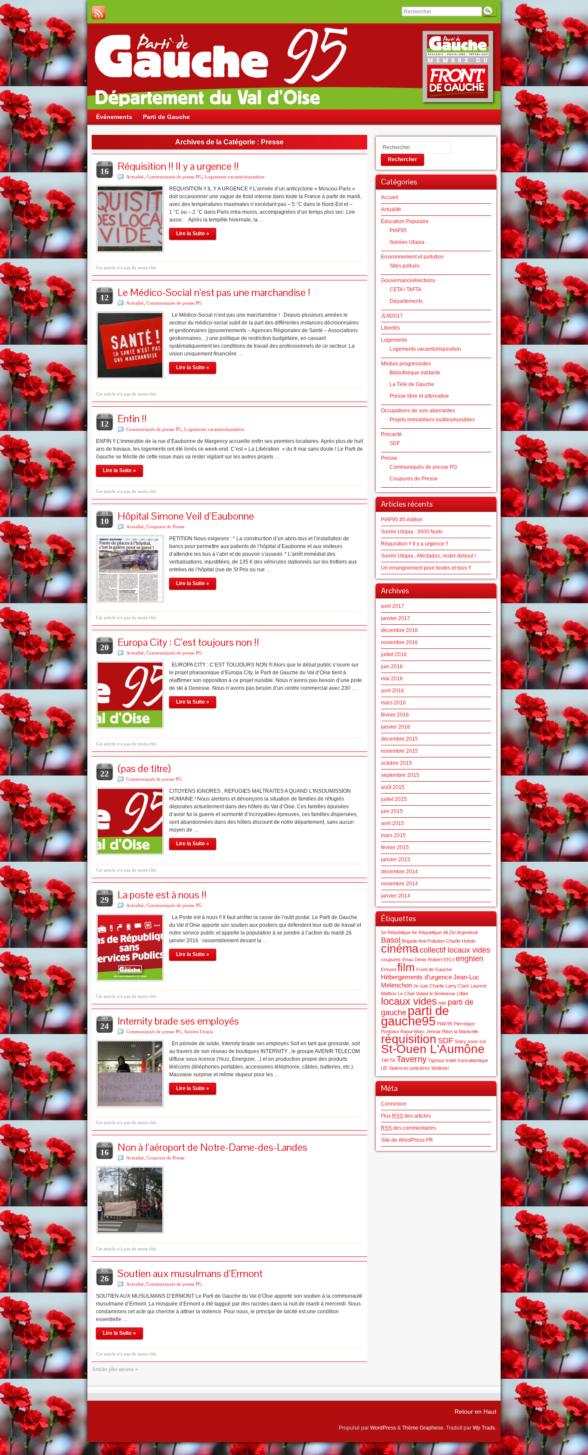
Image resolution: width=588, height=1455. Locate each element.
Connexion (394, 1104)
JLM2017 (392, 316)
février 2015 (395, 847)
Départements (406, 301)
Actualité (135, 176)
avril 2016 (392, 691)
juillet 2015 (394, 799)
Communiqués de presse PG (174, 176)
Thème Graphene (422, 1428)
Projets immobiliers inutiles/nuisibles (432, 420)
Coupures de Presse (165, 526)
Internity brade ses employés (178, 1021)
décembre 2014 (399, 872)
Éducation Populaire (405, 221)
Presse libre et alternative (419, 396)
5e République (396, 932)
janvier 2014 (395, 896)
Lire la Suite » (192, 234)
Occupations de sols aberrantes (418, 411)
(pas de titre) (144, 768)
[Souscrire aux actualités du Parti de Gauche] (98, 12)
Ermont (388, 969)
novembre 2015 (399, 751)
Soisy (460, 1041)
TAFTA (388, 1060)
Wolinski (440, 1068)
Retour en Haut (475, 1411)
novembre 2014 (399, 884)
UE (384, 1068)
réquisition (408, 1039)
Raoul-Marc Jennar (420, 1031)
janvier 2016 (395, 727)
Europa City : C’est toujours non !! (188, 642)
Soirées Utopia (198, 1031)
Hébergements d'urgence (416, 977)
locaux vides (409, 1001)
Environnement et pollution (412, 257)
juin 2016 (392, 667)
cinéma (399, 948)
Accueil (389, 197)
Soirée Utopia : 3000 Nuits (412, 532)
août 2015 (393, 787)
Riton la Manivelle (460, 1031)
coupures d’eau (397, 959)
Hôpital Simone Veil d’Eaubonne (186, 516)
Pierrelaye (464, 1023)
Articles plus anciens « (115, 1369)
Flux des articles (406, 1116)
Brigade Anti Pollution (423, 941)
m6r (442, 1003)
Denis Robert (428, 959)
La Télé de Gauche (412, 384)
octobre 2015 (396, 763)
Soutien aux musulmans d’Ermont (190, 1273)
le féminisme (442, 993)
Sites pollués (405, 266)
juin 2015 (392, 811)
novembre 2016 (399, 642)
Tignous (436, 1060)
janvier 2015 (395, 860)
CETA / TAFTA (405, 290)
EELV (449, 959)
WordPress (383, 1428)
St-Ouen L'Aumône (433, 1049)
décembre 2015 (399, 739)
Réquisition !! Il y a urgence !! (178, 166)
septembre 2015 (400, 775)
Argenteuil (467, 932)
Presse (389, 458)
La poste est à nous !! (162, 894)
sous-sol (476, 1041)
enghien (469, 958)
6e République (427, 932)
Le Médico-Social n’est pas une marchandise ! (214, 292)
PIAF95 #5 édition (402, 520)
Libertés (390, 328)
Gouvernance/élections (408, 280)
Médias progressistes (406, 364)
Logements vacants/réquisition (234, 176)
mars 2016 (393, 703)
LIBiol (462, 993)
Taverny (411, 1059)
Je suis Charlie (428, 985)
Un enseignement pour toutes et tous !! (426, 568)
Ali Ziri (449, 932)
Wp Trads (484, 1428)
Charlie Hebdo (461, 941)
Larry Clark (457, 985)
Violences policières (409, 1068)
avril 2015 (392, 823)
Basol (390, 940)
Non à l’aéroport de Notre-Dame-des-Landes (212, 1147)
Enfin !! (132, 418)
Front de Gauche (434, 969)
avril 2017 (392, 606)
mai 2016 (392, 679)
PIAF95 (398, 230)
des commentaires (408, 1128)
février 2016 (395, 715)
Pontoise (390, 1031)
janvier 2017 (395, 618)
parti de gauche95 (415, 1015)
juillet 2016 (394, 654)
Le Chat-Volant (413, 993)
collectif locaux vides (455, 950)
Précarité (391, 434)
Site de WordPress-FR (407, 1140)
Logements (394, 340)
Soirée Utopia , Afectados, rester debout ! (428, 556)
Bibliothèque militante (415, 373)
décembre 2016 (399, 630)
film (406, 967)
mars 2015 (393, 835)
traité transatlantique (467, 1060)
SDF (395, 443)
